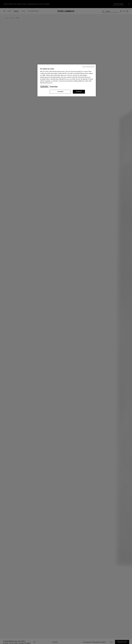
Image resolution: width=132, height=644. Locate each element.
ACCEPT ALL (79, 91)
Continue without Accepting (88, 66)
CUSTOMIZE (60, 91)
